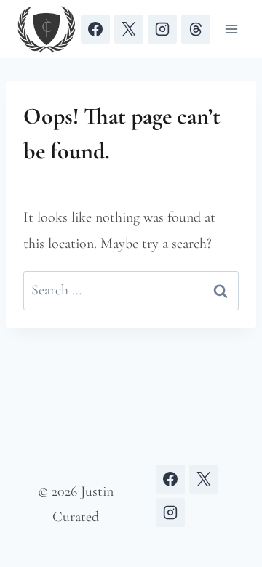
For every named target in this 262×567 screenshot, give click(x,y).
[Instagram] (162, 29)
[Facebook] (95, 29)
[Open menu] (231, 28)
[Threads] (195, 29)
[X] (128, 29)
